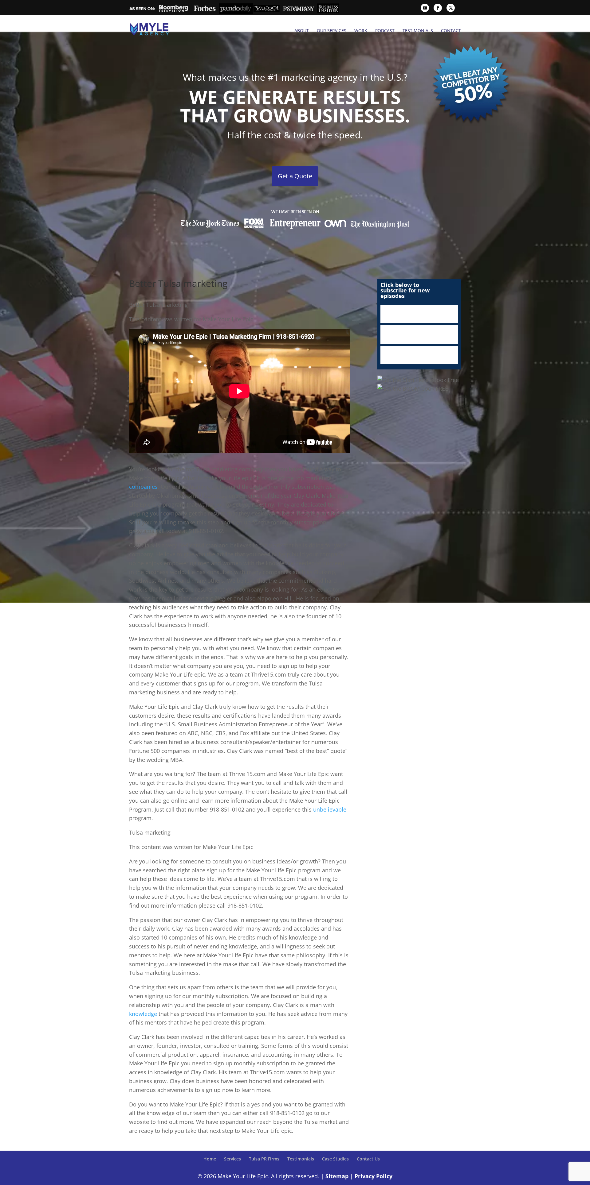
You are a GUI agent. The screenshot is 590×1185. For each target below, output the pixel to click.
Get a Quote (295, 176)
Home (209, 1159)
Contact (451, 31)
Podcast (385, 31)
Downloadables (419, 355)
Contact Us (368, 1159)
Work (360, 31)
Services (232, 1159)
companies (143, 486)
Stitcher (419, 334)
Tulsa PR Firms (264, 1159)
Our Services (331, 31)
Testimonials (418, 31)
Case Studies (335, 1159)
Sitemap (336, 1176)
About (301, 31)
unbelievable (329, 809)
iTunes (419, 314)
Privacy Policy (373, 1176)
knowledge (143, 1013)
